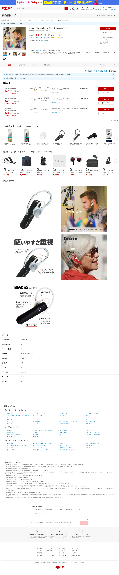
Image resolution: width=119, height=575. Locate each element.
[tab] (9, 65)
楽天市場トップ (5, 20)
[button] (78, 8)
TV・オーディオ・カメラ (17, 20)
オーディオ (28, 20)
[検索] (66, 8)
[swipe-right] (116, 137)
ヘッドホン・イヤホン (38, 20)
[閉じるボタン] (117, 23)
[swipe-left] (2, 137)
